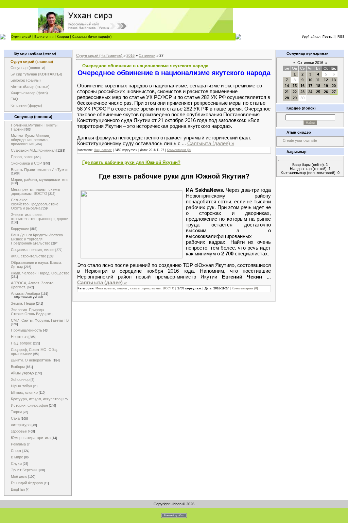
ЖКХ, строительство (28, 256)
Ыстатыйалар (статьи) (30, 87)
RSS (341, 36)
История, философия (29, 405)
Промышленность (26, 330)
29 (295, 98)
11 (318, 80)
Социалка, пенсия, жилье (32, 250)
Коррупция (20, 228)
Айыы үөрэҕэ (22, 373)
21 (287, 92)
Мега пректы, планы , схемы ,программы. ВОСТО (35, 191)
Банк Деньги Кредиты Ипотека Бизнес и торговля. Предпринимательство (37, 239)
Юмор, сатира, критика (31, 438)
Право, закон (22, 157)
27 (334, 92)
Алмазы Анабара (25, 293)
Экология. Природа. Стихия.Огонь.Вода (28, 312)
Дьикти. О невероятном (31, 360)
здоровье (19, 431)
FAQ (14, 99)
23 (302, 92)
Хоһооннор (20, 379)
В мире (17, 457)
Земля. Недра (23, 303)
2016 (130, 55)
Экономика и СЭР (26, 163)
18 (318, 86)
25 (318, 92)
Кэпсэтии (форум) (26, 105)
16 (302, 86)
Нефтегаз (19, 337)
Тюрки (16, 412)
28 (287, 98)
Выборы (18, 367)
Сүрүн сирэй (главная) (32, 62)
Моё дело (19, 476)
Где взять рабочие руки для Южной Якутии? (131, 162)
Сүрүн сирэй (21, 36)
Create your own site (300, 140)
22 (295, 92)
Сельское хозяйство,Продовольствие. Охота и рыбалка (35, 204)
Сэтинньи (147, 55)
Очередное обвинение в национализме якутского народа (145, 65)
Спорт (16, 451)
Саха (15, 418)
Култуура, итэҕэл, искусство (35, 399)
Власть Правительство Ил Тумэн (39, 170)
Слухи (16, 463)
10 (310, 80)
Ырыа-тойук (21, 386)
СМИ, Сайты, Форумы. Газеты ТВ (40, 320)
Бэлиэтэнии (44, 36)
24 (310, 92)
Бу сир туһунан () (36, 74)
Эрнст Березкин (24, 470)
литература (21, 425)
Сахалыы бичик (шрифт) (91, 36)
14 (287, 86)
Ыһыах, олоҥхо (24, 392)
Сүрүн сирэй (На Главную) (99, 55)
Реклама (18, 444)
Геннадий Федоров (27, 483)
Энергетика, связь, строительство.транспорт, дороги (39, 217)
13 (334, 80)
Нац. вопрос (21, 343)
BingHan (18, 489)
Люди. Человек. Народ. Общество (40, 273)
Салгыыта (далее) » (210, 143)
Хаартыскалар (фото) (29, 93)
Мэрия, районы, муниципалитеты (39, 180)
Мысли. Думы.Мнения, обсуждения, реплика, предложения (30, 140)
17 (310, 86)
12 (326, 80)
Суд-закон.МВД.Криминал (33, 150)
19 (326, 86)
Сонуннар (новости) (28, 68)
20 (334, 86)
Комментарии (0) (179, 150)
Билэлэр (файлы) (26, 80)
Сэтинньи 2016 (310, 63)
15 (295, 86)
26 (326, 92)
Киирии (63, 36)
